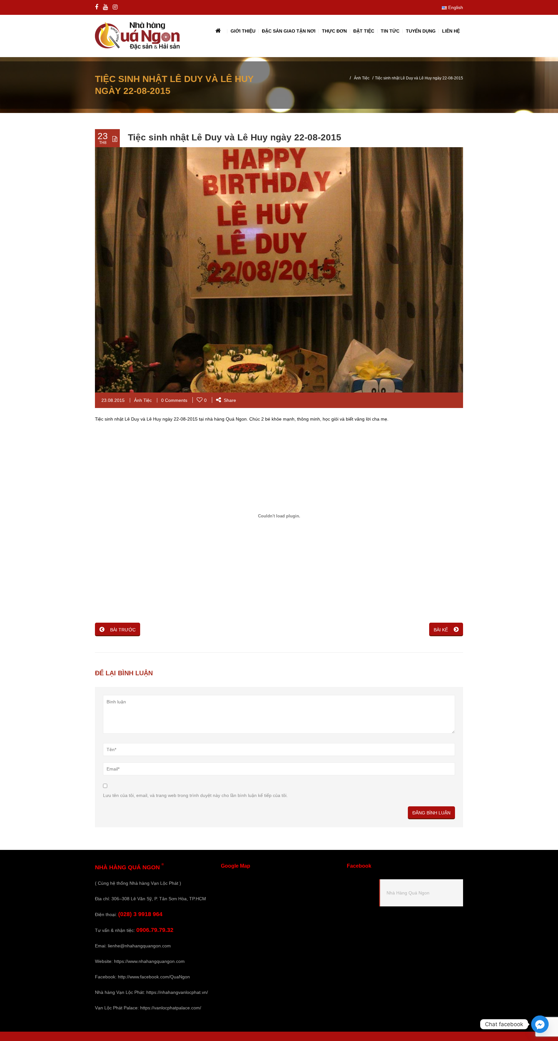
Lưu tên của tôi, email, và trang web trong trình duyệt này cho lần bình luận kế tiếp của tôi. (195, 795)
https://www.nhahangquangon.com (149, 961)
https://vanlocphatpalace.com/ (170, 1007)
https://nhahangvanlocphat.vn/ (177, 992)
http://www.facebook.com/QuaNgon (154, 976)
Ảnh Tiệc (361, 78)
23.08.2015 (113, 400)
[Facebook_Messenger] (540, 1024)
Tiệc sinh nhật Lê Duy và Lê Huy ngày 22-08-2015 (234, 137)
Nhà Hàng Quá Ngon (408, 892)
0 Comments (174, 400)
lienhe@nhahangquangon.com (139, 945)
